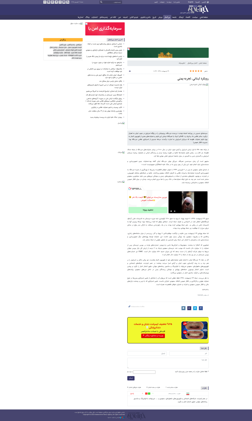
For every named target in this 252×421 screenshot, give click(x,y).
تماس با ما (177, 2)
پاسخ (132, 393)
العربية (197, 2)
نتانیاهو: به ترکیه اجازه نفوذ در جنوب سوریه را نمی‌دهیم (107, 63)
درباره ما (169, 2)
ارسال (131, 378)
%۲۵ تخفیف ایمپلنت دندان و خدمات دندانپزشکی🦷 (153, 326)
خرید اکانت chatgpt (75, 55)
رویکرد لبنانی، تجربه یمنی (193, 78)
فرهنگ (181, 17)
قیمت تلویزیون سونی (74, 47)
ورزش (160, 17)
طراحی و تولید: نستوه (114, 418)
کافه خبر (113, 17)
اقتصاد (188, 17)
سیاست (195, 17)
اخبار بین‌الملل (192, 63)
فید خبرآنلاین (67, 2)
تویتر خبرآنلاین (56, 2)
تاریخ (154, 17)
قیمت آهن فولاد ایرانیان (73, 50)
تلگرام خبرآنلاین (63, 2)
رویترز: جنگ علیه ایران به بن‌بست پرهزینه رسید (106, 117)
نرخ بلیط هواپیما (53, 55)
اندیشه (125, 17)
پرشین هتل (53, 47)
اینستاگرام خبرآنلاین (60, 2)
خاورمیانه (182, 63)
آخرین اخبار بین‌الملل (115, 39)
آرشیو (156, 2)
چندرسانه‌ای (104, 17)
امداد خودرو (63, 55)
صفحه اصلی (204, 17)
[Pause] (171, 211)
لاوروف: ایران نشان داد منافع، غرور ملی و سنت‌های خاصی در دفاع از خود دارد (105, 76)
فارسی (204, 2)
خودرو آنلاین (134, 17)
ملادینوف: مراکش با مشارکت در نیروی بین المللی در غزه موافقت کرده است (104, 70)
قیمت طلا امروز (76, 52)
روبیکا (44, 2)
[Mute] (174, 211)
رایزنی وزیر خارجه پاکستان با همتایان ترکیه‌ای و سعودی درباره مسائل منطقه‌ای (104, 51)
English (190, 2)
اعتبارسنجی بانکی (58, 50)
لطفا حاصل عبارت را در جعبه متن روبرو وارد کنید (192, 371)
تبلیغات (162, 2)
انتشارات (94, 17)
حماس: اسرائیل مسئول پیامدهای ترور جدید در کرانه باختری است (105, 45)
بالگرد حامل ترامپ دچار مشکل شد (110, 81)
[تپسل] (128, 49)
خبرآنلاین (194, 9)
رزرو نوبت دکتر (77, 58)
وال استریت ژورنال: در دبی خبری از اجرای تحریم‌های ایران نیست (104, 86)
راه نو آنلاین (71, 45)
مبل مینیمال (62, 47)
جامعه (174, 17)
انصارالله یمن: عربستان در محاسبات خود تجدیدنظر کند (104, 95)
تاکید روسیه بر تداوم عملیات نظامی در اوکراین (106, 107)
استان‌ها (80, 17)
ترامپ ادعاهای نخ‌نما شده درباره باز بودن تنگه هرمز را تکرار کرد (104, 57)
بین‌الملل (167, 17)
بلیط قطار (67, 52)
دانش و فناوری (145, 17)
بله (48, 2)
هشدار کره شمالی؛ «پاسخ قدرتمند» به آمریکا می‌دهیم (104, 91)
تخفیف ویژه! (148, 210)
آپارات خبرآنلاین (52, 2)
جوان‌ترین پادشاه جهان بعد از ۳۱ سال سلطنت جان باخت (105, 112)
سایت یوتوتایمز (58, 52)
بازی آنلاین (62, 45)
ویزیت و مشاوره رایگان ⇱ (153, 335)
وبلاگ (87, 17)
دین (119, 17)
